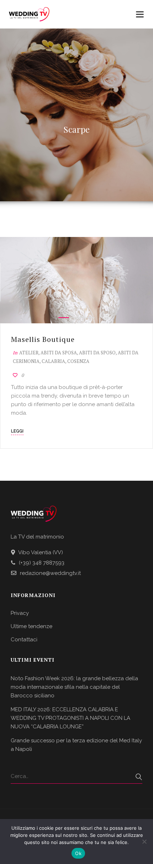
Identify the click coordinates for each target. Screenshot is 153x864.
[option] (76, 280)
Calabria (53, 361)
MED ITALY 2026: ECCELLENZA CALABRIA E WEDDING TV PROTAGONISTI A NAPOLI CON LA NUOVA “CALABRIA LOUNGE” (70, 718)
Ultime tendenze (31, 626)
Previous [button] (12, 280)
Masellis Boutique (43, 339)
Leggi (17, 431)
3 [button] (89, 317)
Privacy (20, 613)
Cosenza (78, 361)
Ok (78, 853)
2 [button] (76, 317)
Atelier (28, 352)
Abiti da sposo (97, 352)
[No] (144, 841)
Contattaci (24, 639)
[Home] (29, 14)
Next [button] (140, 280)
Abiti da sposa (59, 352)
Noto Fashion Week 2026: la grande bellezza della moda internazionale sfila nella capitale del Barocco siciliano (74, 687)
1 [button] (63, 317)
